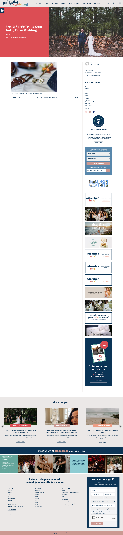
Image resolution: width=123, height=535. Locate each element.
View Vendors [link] (98, 163)
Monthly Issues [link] (38, 506)
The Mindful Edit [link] (12, 504)
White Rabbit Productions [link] (93, 72)
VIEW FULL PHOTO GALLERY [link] (93, 75)
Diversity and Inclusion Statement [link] (70, 492)
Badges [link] (64, 508)
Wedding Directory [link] (12, 512)
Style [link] (36, 500)
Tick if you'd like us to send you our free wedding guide (103, 512)
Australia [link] (88, 100)
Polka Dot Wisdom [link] (102, 425)
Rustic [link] (87, 90)
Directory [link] (87, 3)
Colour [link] (36, 496)
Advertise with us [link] (66, 506)
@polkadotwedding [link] (77, 451)
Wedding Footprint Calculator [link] (15, 506)
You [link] (46, 3)
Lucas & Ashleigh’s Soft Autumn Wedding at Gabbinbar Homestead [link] (20, 431)
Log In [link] (63, 496)
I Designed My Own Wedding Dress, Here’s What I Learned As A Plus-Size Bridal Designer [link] (61, 431)
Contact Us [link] (64, 494)
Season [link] (36, 504)
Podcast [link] (97, 3)
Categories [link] (37, 490)
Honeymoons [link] (74, 3)
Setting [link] (36, 502)
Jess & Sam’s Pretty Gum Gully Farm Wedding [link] (26, 93)
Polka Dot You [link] (61, 425)
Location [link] (37, 498)
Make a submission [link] (66, 502)
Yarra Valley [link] (88, 105)
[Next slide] (120, 426)
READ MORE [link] (98, 142)
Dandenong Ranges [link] (91, 102)
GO (108, 170)
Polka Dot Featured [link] (20, 425)
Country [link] (87, 95)
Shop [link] (107, 3)
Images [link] (36, 494)
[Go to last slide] (2, 426)
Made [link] (63, 3)
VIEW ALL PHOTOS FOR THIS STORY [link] (47, 97)
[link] (2, 10)
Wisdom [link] (54, 3)
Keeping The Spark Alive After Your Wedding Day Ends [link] (102, 431)
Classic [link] (87, 88)
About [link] (63, 490)
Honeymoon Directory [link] (13, 514)
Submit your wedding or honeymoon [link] (71, 504)
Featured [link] (37, 3)
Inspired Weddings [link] (19, 37)
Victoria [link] (87, 103)
